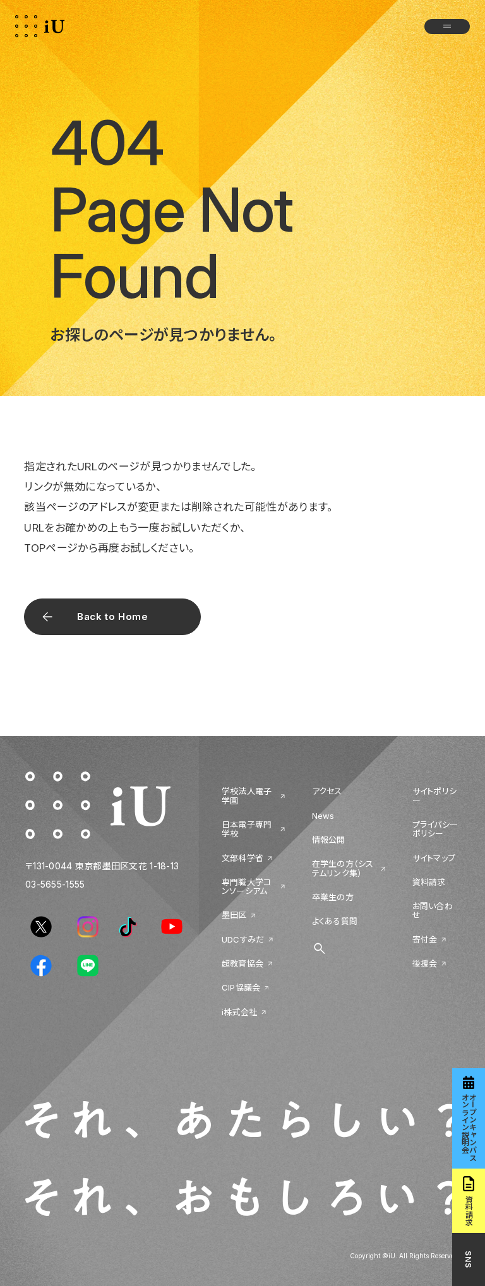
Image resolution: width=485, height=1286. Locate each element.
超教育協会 (242, 963)
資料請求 (429, 882)
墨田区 (234, 914)
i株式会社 (239, 1012)
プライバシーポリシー (435, 829)
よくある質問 (335, 921)
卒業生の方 (333, 897)
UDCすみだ (243, 939)
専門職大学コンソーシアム (247, 887)
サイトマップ (434, 858)
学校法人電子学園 (247, 796)
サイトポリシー (434, 796)
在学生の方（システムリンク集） (343, 868)
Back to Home (112, 616)
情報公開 (328, 839)
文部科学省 (242, 858)
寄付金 (425, 939)
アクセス (327, 791)
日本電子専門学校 (247, 829)
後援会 (425, 963)
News (323, 815)
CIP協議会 (241, 987)
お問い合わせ (432, 911)
